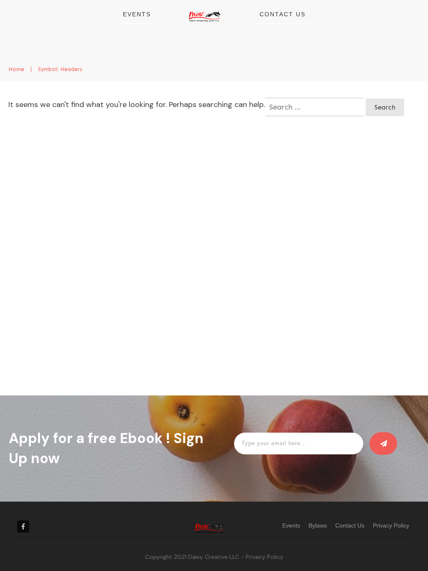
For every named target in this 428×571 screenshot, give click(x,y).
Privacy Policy (264, 557)
